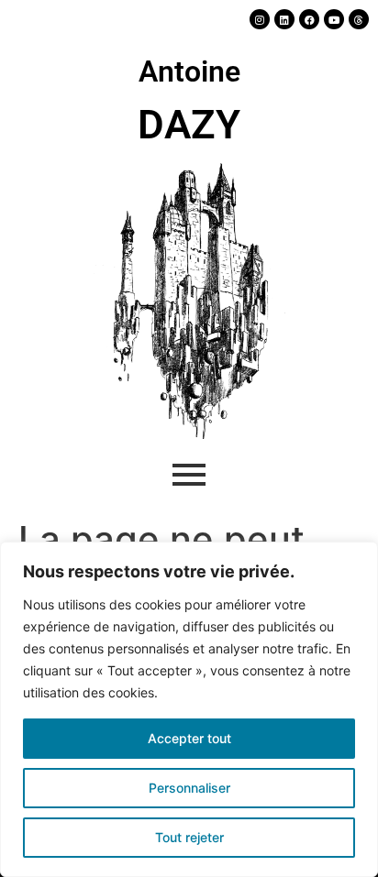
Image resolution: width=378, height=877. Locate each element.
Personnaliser (189, 787)
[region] (189, 709)
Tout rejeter (189, 837)
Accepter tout (189, 738)
